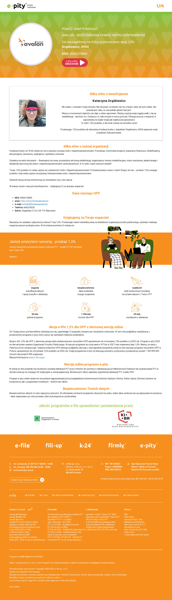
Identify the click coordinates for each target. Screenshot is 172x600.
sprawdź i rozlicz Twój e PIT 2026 (101, 514)
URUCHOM (71, 62)
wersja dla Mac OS (17, 517)
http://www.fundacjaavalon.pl (34, 201)
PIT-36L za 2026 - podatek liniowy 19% (64, 532)
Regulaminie (54, 575)
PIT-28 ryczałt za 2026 (57, 527)
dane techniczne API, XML (135, 529)
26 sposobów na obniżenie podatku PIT (65, 514)
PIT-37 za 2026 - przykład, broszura (63, 525)
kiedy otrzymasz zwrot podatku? (62, 535)
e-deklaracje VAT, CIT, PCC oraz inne (101, 529)
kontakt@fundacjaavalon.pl (35, 204)
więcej (12, 256)
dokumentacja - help (133, 519)
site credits (14, 587)
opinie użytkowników (64, 495)
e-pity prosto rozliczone (21, 6)
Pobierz (21, 509)
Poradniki (52, 509)
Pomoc (127, 509)
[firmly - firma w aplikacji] (117, 445)
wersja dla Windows (18, 514)
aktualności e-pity (132, 527)
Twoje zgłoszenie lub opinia (136, 535)
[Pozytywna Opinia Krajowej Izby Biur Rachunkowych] (125, 418)
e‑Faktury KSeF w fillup (19, 532)
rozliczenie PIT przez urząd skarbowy (64, 540)
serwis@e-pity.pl (25, 470)
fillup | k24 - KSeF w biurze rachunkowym (27, 540)
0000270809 (74, 54)
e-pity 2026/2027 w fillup (20, 529)
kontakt (31, 495)
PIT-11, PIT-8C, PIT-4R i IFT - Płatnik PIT (65, 537)
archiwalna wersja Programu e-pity (24, 527)
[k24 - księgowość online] (86, 445)
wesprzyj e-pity (88, 495)
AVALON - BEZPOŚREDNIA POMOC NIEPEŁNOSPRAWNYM (103, 35)
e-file (12, 495)
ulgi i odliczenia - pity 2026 (59, 522)
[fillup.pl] (54, 445)
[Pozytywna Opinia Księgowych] (46, 418)
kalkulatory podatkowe (134, 522)
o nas (45, 495)
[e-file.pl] (23, 445)
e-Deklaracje (92, 509)
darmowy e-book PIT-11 (134, 525)
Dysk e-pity (129, 532)
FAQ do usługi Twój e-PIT (97, 519)
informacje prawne (110, 495)
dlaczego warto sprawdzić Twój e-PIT (103, 517)
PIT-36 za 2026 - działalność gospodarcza (66, 529)
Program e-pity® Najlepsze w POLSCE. (26, 557)
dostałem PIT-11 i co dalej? (60, 519)
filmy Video (129, 517)
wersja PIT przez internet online (23, 522)
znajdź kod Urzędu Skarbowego (100, 527)
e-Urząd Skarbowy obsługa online (100, 522)
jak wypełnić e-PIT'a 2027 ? (59, 517)
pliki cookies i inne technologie (113, 575)
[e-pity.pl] (149, 445)
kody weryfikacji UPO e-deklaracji (100, 525)
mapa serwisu (132, 495)
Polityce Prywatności (70, 575)
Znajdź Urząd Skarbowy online (24, 480)
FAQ (126, 514)
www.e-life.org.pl (36, 357)
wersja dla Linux (16, 519)
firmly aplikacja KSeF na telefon (23, 537)
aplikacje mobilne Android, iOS (22, 525)
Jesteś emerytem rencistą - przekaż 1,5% (42, 242)
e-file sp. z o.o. (61, 569)
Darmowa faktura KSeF (19, 535)
